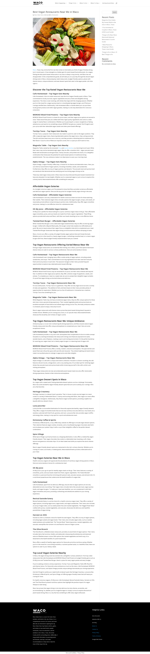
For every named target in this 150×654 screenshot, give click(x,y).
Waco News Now (38, 15)
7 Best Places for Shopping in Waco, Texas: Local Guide (108, 47)
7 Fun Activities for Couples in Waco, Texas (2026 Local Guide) (109, 30)
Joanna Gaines (68, 148)
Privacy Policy (81, 652)
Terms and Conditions (71, 652)
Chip (59, 148)
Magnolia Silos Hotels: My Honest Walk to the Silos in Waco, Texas (109, 22)
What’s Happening (60, 3)
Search (114, 12)
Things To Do (72, 3)
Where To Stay (95, 3)
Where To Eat (83, 3)
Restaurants (55, 15)
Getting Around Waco (108, 3)
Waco (34, 70)
